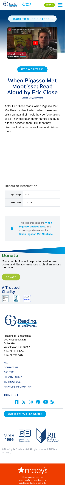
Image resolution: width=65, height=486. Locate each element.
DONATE (50, 5)
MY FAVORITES (31, 69)
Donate (11, 277)
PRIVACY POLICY (13, 376)
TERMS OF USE (14, 381)
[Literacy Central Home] (26, 3)
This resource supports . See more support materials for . (36, 228)
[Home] (12, 3)
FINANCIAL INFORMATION (17, 386)
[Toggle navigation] (60, 5)
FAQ (6, 362)
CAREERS (9, 372)
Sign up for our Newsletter (25, 414)
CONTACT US (12, 367)
